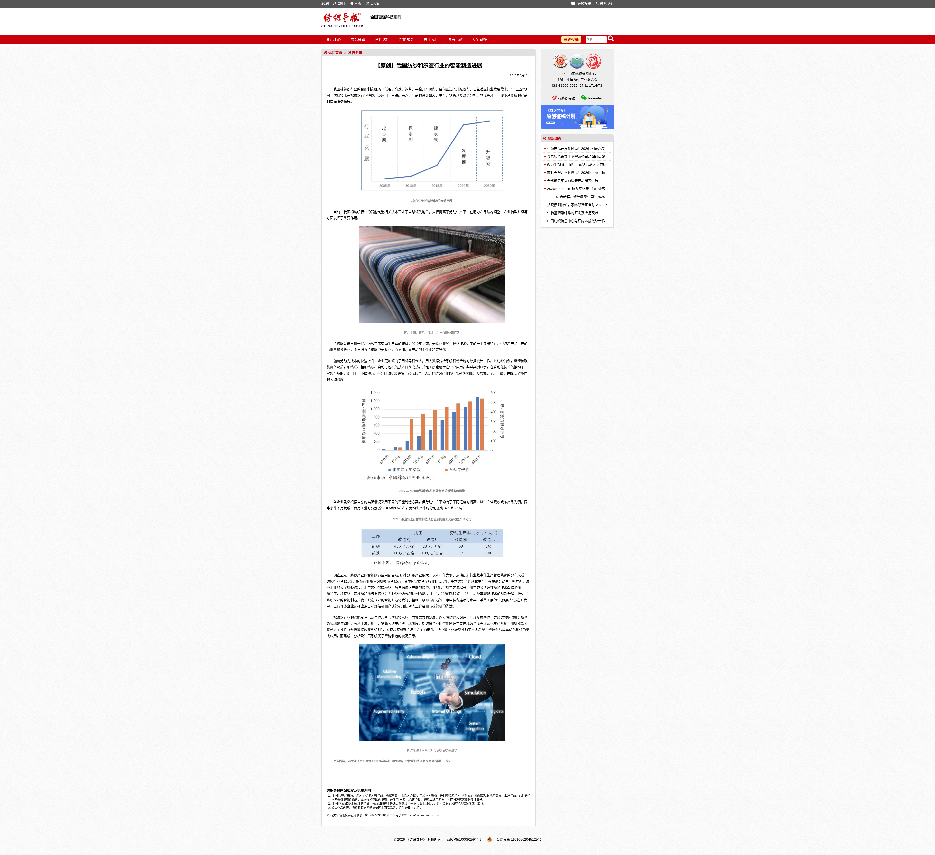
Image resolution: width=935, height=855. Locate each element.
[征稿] (577, 128)
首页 (358, 3)
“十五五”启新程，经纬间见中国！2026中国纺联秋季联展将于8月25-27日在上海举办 (610, 197)
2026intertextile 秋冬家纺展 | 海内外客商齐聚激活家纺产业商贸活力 (598, 189)
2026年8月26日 (333, 3)
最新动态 (554, 138)
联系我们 (607, 3)
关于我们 (431, 39)
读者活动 (455, 39)
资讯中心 (333, 39)
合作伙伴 (382, 39)
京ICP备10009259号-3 (464, 839)
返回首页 (335, 53)
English (376, 3)
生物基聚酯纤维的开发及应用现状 (572, 213)
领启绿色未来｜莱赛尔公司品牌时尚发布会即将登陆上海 (589, 157)
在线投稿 (584, 3)
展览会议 (358, 39)
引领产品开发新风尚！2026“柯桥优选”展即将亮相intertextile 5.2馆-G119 (602, 148)
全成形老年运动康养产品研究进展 (572, 181)
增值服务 (406, 39)
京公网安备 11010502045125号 (517, 839)
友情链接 (479, 39)
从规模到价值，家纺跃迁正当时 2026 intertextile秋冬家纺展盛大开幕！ (600, 205)
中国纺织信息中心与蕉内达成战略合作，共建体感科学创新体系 (595, 221)
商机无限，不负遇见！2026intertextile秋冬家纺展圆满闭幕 (591, 173)
